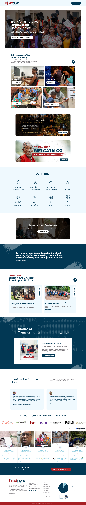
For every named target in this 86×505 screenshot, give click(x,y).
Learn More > (43, 231)
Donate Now (76, 3)
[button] (34, 3)
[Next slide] (84, 446)
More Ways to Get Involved (46, 104)
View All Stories (63, 333)
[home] (12, 3)
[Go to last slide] (1, 446)
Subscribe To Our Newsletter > (61, 469)
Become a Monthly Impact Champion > (22, 37)
